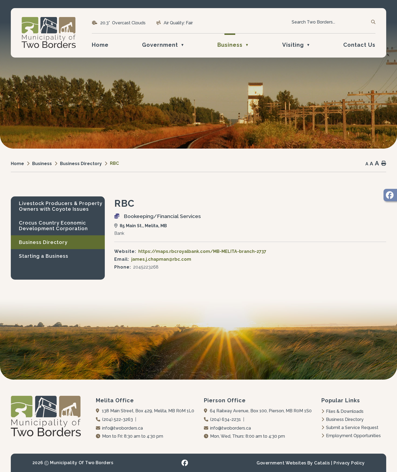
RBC (114, 163)
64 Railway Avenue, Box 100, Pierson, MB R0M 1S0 (261, 410)
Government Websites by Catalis (293, 463)
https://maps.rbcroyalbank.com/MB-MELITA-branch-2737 (202, 251)
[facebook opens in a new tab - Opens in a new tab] (184, 463)
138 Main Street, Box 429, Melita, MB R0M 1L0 (148, 410)
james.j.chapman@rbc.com (161, 259)
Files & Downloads (345, 411)
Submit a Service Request (352, 427)
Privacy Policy (349, 463)
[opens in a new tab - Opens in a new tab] (390, 195)
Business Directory (345, 419)
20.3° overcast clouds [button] (123, 22)
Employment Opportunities (353, 435)
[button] (372, 22)
